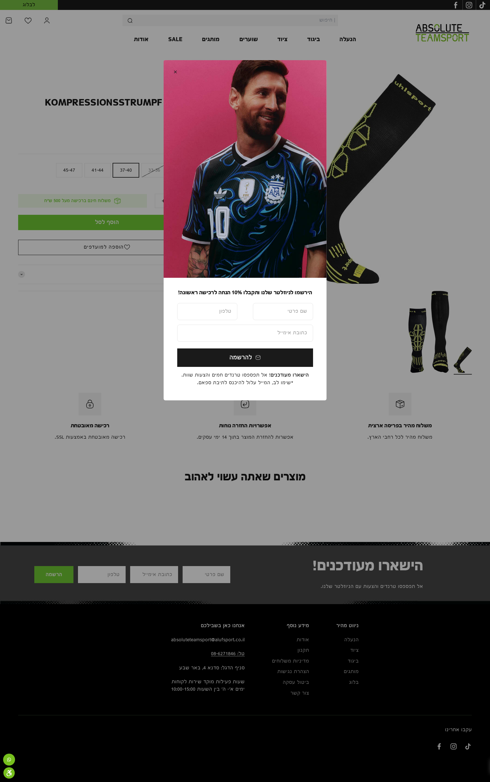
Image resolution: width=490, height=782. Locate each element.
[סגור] (175, 72)
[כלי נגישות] (9, 773)
